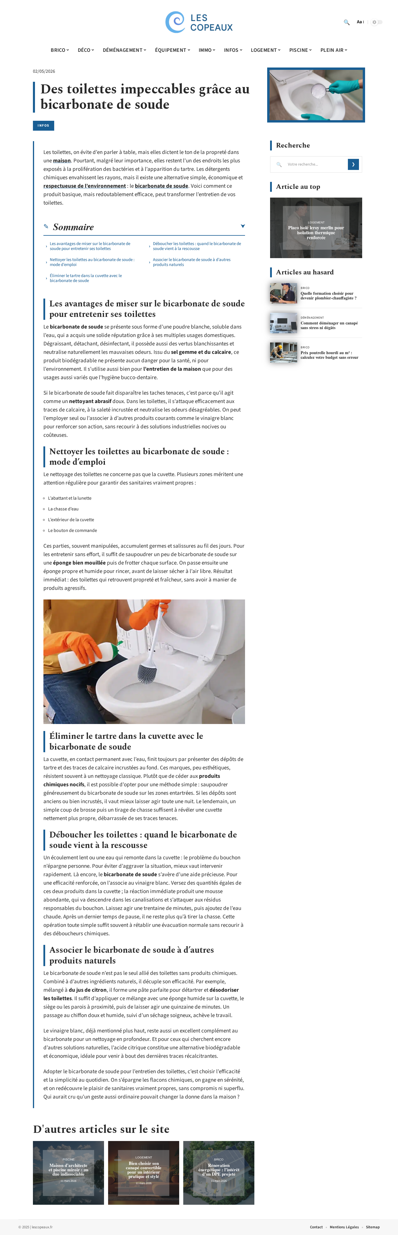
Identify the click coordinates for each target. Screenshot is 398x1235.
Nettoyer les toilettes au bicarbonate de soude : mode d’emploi (92, 262)
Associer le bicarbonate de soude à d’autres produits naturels (191, 262)
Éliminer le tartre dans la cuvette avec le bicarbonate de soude (86, 278)
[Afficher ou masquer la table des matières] (169, 226)
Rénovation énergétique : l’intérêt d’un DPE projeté (218, 1169)
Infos (44, 125)
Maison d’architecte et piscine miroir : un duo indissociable (68, 1169)
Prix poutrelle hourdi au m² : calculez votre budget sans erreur (329, 354)
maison (62, 161)
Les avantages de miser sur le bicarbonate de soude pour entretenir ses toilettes (90, 246)
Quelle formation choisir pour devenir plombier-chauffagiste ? (329, 295)
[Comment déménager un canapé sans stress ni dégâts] (283, 323)
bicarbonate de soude (161, 186)
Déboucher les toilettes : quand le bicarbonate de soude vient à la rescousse (197, 246)
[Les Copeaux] (199, 22)
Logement (143, 1157)
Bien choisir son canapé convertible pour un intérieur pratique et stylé (143, 1169)
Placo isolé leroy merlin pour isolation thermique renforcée (316, 232)
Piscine (69, 1159)
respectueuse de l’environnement (84, 186)
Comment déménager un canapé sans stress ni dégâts (329, 325)
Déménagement (312, 318)
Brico (218, 1159)
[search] (347, 22)
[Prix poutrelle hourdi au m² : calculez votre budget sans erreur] (283, 353)
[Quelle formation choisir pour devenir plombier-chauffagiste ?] (283, 293)
